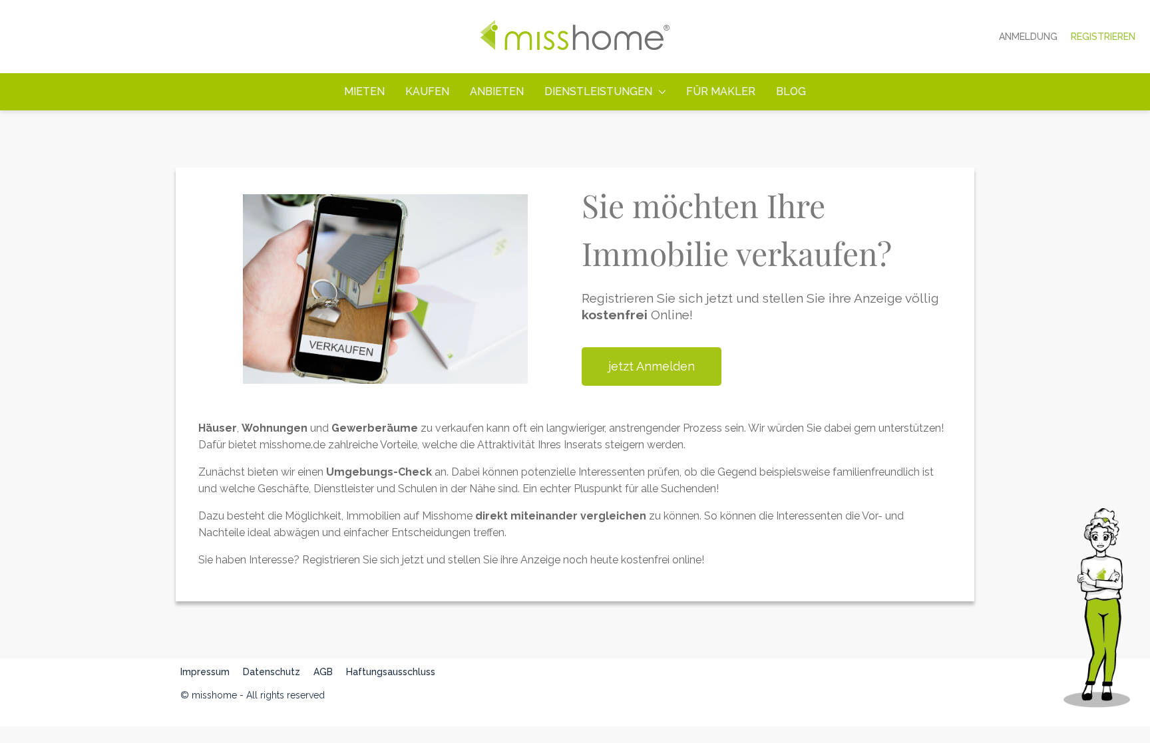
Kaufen (427, 91)
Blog (791, 91)
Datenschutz (271, 672)
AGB (323, 672)
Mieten (364, 91)
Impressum (205, 672)
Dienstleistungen (598, 91)
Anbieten (497, 91)
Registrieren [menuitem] (1103, 36)
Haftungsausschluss (390, 672)
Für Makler (720, 91)
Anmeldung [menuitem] (1028, 36)
